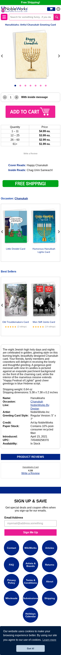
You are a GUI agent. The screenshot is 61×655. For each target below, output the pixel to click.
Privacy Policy (11, 581)
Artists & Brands (31, 564)
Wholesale (11, 598)
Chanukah (21, 198)
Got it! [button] (30, 648)
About (49, 581)
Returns (49, 564)
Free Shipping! (30, 2)
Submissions (30, 598)
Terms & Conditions (30, 581)
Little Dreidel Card (15, 248)
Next (57, 56)
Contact (11, 548)
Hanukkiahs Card (31, 467)
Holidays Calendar (30, 615)
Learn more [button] (49, 639)
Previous (3, 56)
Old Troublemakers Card (15, 322)
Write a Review (30, 153)
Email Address (13, 517)
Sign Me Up (30, 532)
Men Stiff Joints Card (44, 322)
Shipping (49, 598)
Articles (49, 548)
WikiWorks (30, 548)
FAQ (11, 564)
